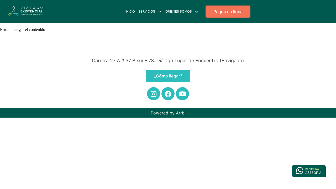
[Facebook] (168, 93)
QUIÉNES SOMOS (178, 11)
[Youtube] (182, 93)
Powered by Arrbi (168, 113)
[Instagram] (153, 93)
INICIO (130, 11)
